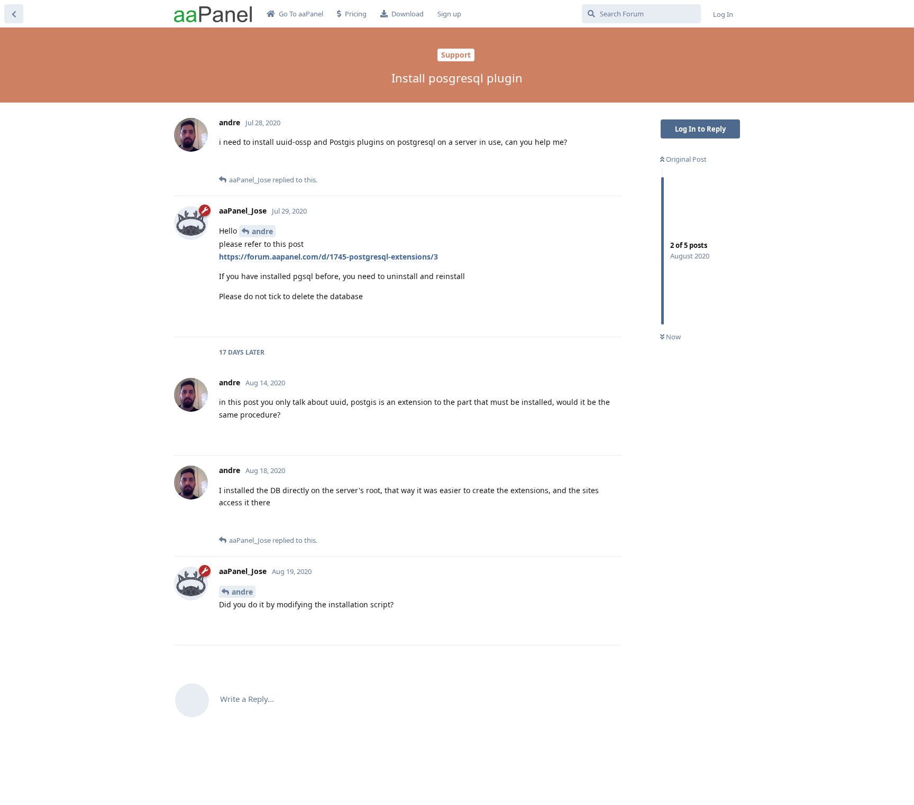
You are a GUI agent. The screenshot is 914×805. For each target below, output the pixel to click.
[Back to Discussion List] (13, 13)
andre (262, 231)
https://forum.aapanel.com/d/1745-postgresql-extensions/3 (328, 257)
